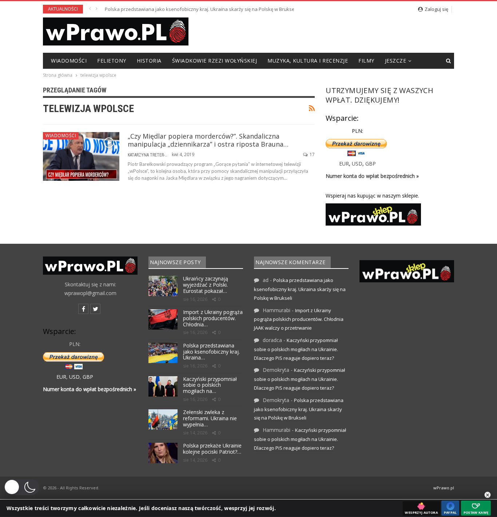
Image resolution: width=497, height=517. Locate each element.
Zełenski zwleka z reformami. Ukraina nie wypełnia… (210, 418)
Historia (149, 60)
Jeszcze (395, 60)
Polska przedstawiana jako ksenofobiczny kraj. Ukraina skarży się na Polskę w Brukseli (201, 9)
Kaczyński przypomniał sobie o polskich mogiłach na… (210, 385)
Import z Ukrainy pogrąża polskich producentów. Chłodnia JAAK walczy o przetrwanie (298, 319)
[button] (21, 487)
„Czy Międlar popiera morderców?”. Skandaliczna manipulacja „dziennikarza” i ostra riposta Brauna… (208, 140)
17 (312, 154)
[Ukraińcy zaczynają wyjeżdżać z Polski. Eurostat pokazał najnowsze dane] (163, 286)
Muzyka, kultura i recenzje (307, 60)
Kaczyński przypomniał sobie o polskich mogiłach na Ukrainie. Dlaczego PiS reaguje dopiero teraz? (296, 349)
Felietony (111, 60)
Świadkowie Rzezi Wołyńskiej (214, 60)
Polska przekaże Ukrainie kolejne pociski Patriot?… (212, 448)
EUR (344, 163)
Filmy (366, 60)
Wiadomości (69, 60)
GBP (370, 163)
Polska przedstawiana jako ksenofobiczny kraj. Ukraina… (211, 351)
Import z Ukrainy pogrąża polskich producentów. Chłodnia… (213, 318)
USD (357, 163)
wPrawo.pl (443, 487)
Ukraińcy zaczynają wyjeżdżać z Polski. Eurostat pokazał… (205, 284)
